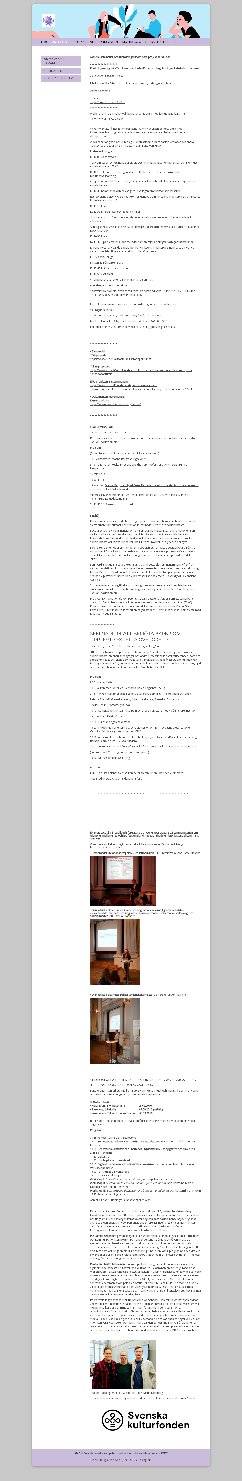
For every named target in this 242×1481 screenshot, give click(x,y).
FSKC (44, 42)
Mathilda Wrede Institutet (145, 42)
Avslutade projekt (59, 78)
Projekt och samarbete (54, 61)
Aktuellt (59, 42)
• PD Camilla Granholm (141, 913)
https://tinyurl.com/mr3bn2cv (107, 102)
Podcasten (109, 42)
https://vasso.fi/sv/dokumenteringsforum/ (115, 404)
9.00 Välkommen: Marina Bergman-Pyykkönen (118, 459)
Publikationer (84, 42)
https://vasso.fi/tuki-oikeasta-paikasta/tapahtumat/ (121, 359)
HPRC (176, 42)
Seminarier (53, 70)
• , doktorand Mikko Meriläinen (139, 994)
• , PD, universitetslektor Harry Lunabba (145, 853)
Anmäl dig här (98, 1200)
